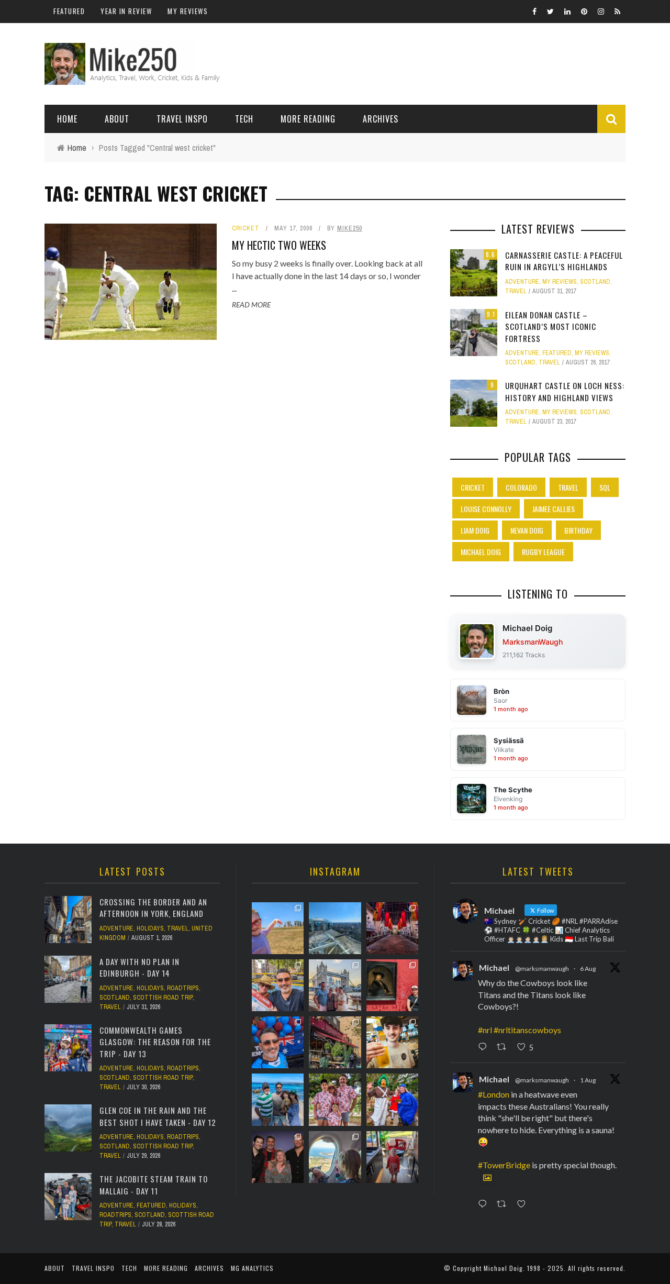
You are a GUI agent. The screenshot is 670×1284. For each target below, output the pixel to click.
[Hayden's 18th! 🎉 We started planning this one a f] (392, 1042)
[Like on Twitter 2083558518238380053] (524, 1204)
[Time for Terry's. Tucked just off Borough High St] (335, 1042)
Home (67, 119)
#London (493, 1094)
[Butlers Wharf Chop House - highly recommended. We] (335, 985)
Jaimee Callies (553, 508)
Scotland (595, 282)
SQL (604, 487)
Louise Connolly (486, 508)
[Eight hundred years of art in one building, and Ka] (392, 985)
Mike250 (349, 228)
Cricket (246, 228)
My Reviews (188, 11)
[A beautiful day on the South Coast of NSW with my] (278, 1099)
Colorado (521, 487)
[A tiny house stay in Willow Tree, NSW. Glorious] (392, 1157)
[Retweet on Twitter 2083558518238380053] (504, 1204)
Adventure (522, 282)
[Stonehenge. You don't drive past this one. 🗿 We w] (278, 928)
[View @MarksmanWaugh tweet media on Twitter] (487, 1178)
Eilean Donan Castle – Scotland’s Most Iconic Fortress (550, 326)
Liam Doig (475, 530)
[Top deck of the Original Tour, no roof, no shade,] (278, 985)
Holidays (150, 928)
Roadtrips (183, 988)
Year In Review (126, 11)
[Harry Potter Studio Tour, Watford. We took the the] (392, 928)
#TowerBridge (504, 1165)
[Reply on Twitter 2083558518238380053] (484, 1204)
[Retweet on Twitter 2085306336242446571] (504, 1047)
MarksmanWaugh (532, 641)
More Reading (308, 119)
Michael (494, 967)
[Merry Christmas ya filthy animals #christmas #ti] (335, 1099)
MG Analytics (252, 1268)
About (117, 119)
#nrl (485, 1030)
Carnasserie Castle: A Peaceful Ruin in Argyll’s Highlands (564, 261)
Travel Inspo (182, 119)
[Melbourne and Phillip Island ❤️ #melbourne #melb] (335, 1157)
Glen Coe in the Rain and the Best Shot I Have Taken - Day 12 (157, 1116)
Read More (251, 304)
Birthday (578, 530)
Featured (69, 11)
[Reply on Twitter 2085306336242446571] (484, 1047)
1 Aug (588, 1080)
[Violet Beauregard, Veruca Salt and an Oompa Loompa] (392, 1099)
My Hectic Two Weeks (279, 245)
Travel (516, 291)
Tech (244, 119)
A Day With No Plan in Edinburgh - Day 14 (139, 967)
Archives (380, 119)
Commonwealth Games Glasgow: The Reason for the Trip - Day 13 (155, 1041)
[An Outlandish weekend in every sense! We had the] (278, 1157)
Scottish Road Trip (163, 997)
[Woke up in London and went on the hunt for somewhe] (278, 1042)
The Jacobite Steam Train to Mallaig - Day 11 (153, 1185)
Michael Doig (481, 551)
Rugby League (543, 551)
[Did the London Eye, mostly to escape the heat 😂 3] (335, 928)
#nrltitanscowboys (527, 1030)
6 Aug (588, 968)
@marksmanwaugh (542, 968)
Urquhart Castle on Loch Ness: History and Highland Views (564, 391)
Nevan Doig (526, 530)
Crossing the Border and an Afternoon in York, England (153, 908)
